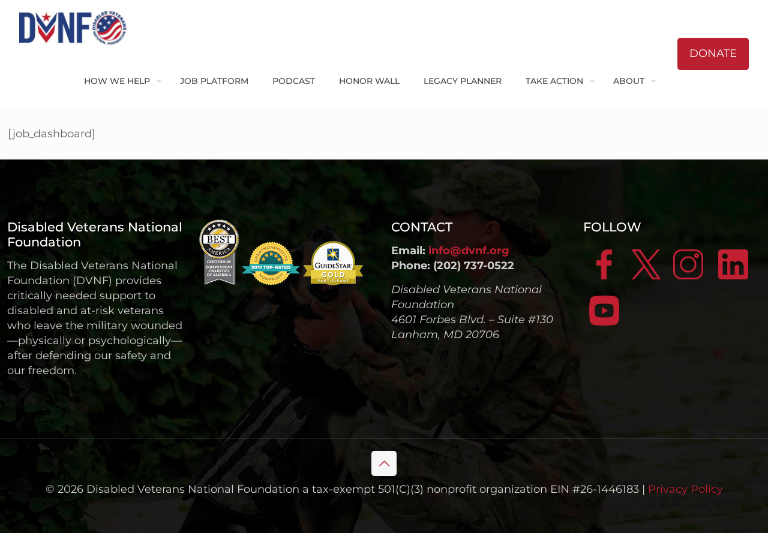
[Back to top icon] (384, 463)
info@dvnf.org (468, 250)
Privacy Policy (685, 489)
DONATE (713, 53)
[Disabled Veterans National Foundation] (77, 27)
